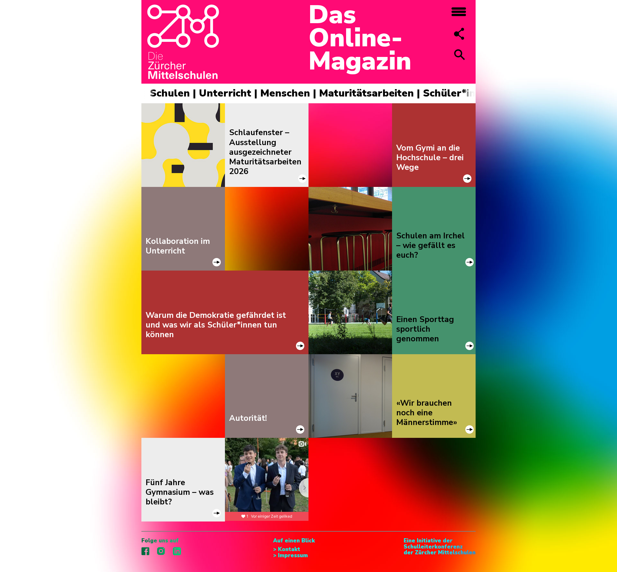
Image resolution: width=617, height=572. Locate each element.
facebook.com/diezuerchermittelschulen (145, 551)
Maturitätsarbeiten (366, 93)
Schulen (170, 93)
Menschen (285, 93)
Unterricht (225, 93)
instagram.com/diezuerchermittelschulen (161, 551)
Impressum (293, 555)
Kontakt (289, 549)
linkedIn (177, 551)
